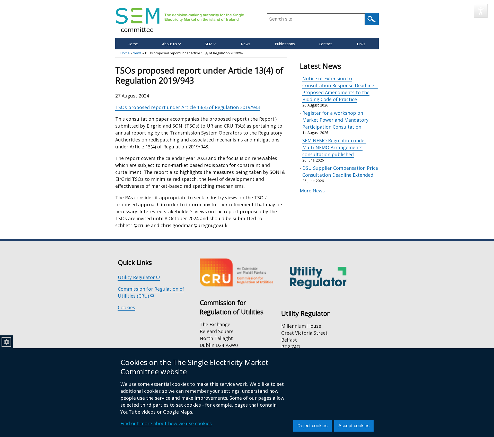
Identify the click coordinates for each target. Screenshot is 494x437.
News (245, 43)
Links (361, 43)
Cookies (126, 307)
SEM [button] (208, 43)
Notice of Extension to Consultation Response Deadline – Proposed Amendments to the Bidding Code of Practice (340, 88)
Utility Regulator (139, 277)
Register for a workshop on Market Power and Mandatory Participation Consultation (335, 120)
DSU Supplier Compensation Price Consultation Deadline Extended (340, 171)
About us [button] (169, 43)
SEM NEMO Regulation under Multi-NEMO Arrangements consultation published (334, 147)
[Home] (179, 20)
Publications (285, 43)
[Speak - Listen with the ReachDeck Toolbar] (481, 11)
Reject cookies (312, 425)
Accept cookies (353, 425)
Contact (325, 43)
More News (312, 191)
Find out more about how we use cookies (166, 423)
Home (133, 43)
